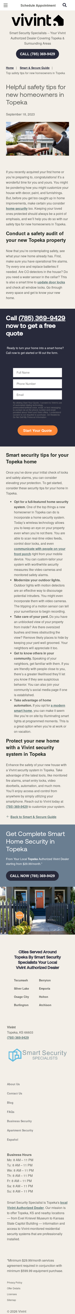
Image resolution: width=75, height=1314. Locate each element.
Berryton (45, 980)
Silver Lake (21, 988)
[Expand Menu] (42, 28)
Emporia (44, 988)
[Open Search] (65, 5)
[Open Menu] (6, 5)
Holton (43, 997)
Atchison (45, 1005)
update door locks (51, 282)
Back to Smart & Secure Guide (33, 816)
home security (17, 208)
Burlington (21, 1005)
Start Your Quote (37, 430)
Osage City (21, 997)
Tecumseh (21, 980)
